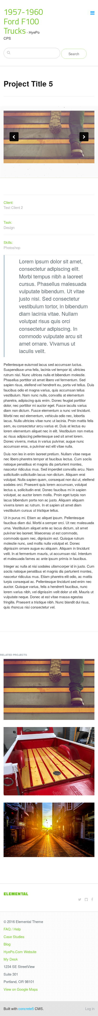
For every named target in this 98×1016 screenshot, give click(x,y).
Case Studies (14, 936)
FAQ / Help (12, 928)
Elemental (16, 894)
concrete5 (26, 1008)
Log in (89, 1008)
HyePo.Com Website (20, 951)
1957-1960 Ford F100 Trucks (23, 21)
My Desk (11, 959)
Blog (7, 943)
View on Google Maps (21, 989)
